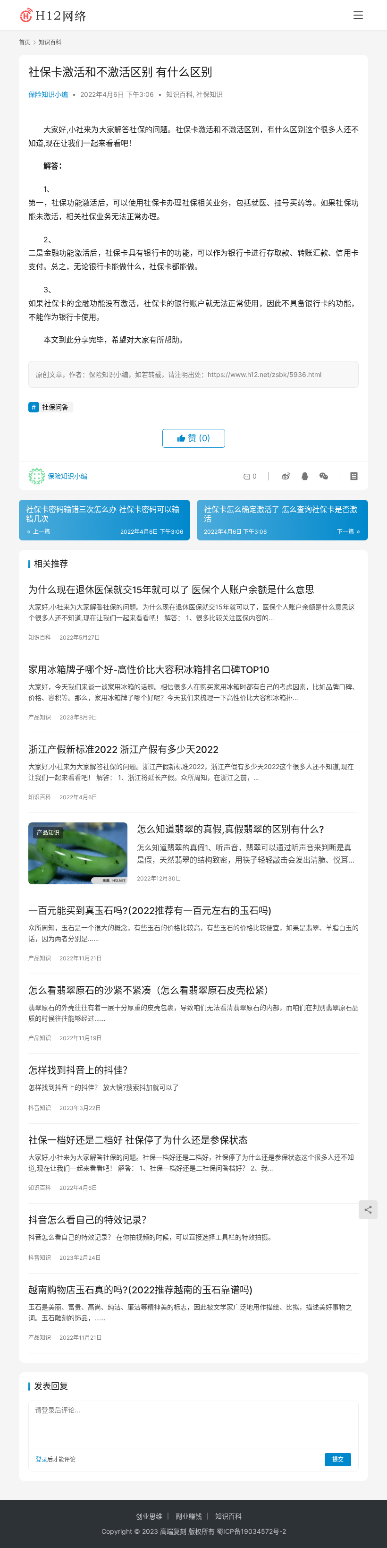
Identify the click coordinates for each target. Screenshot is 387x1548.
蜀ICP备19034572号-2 (251, 1531)
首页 (24, 42)
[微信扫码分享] (321, 476)
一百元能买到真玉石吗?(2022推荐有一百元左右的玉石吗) (150, 910)
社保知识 (209, 94)
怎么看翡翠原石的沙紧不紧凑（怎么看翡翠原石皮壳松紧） (151, 990)
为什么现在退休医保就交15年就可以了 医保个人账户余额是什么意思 (171, 590)
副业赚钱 (189, 1516)
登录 (41, 1459)
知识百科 (179, 94)
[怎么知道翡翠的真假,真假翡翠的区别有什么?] (77, 853)
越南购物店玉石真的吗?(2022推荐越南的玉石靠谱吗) (140, 1290)
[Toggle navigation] (358, 15)
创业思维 (149, 1516)
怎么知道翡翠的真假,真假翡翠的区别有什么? (230, 829)
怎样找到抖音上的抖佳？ (80, 1070)
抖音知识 (39, 1108)
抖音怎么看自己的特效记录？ (89, 1220)
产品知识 (39, 717)
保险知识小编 (48, 94)
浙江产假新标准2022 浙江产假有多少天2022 (123, 749)
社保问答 (55, 407)
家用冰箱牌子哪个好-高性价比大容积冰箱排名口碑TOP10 (148, 670)
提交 (338, 1459)
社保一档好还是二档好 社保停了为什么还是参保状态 (138, 1140)
